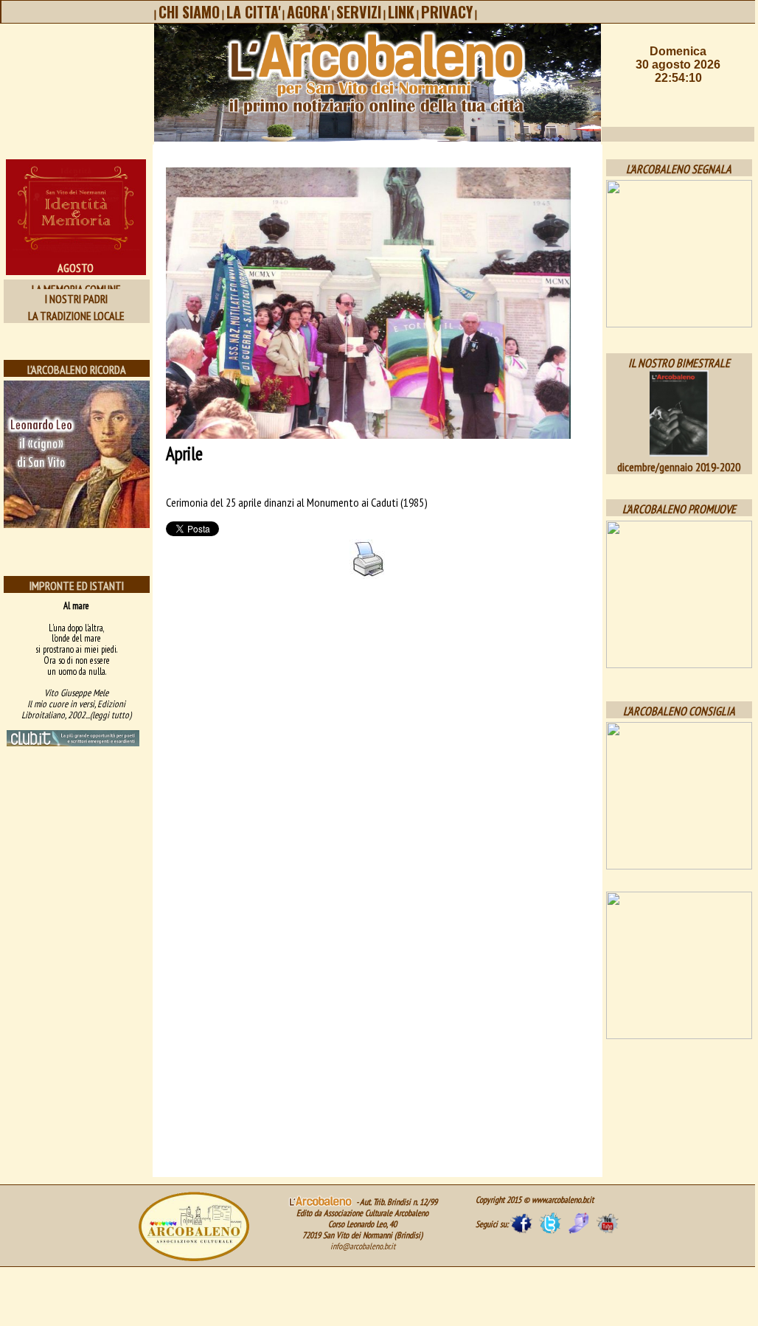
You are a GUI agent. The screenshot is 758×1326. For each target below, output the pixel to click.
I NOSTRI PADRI (76, 298)
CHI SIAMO (189, 12)
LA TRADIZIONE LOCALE (76, 315)
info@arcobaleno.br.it (362, 1246)
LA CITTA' (253, 12)
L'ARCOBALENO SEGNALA (678, 169)
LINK (401, 12)
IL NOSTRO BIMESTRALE (679, 362)
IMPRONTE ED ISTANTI (76, 585)
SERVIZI (358, 12)
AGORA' (308, 12)
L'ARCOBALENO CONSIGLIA (679, 711)
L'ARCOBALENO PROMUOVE (679, 508)
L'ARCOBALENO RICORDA (76, 369)
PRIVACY (447, 12)
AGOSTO (76, 267)
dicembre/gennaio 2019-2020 (678, 466)
